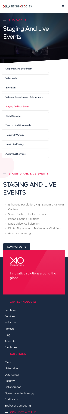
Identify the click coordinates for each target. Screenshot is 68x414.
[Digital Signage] (25, 116)
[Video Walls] (25, 78)
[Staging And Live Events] (25, 106)
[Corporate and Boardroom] (25, 69)
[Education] (25, 88)
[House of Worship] (25, 135)
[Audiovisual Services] (25, 154)
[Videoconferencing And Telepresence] (25, 97)
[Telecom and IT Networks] (25, 125)
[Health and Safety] (25, 144)
